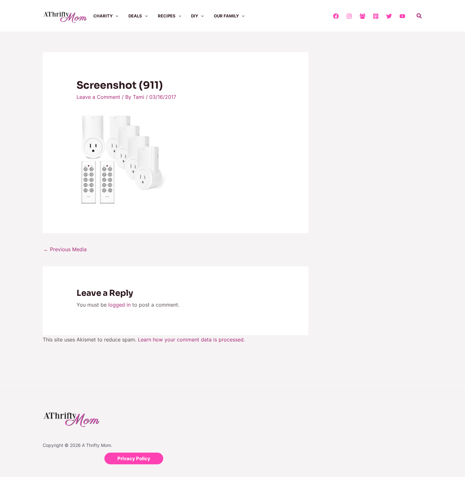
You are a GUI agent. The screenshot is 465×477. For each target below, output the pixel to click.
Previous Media (65, 249)
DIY (194, 15)
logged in (119, 305)
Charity (103, 15)
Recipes (167, 15)
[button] (115, 16)
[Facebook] (336, 16)
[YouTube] (402, 16)
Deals (135, 15)
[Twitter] (389, 16)
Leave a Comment (98, 97)
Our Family (226, 15)
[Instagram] (349, 16)
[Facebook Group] (362, 16)
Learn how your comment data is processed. (191, 339)
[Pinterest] (376, 16)
